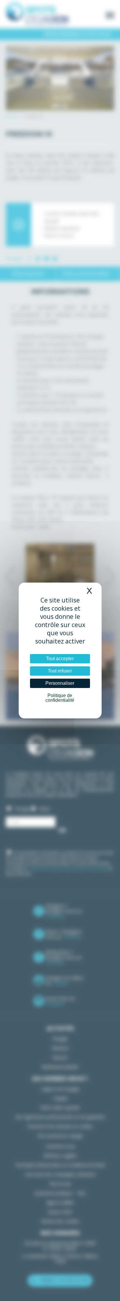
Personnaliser (59, 683)
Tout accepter (60, 658)
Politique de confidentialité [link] (59, 698)
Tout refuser (60, 670)
